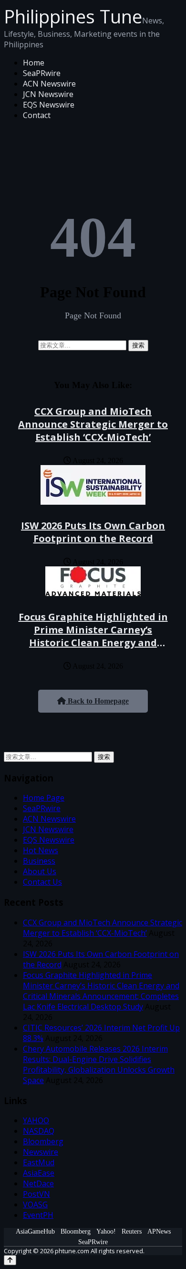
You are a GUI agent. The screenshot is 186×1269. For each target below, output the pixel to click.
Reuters (132, 1231)
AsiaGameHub (35, 1231)
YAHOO (36, 1120)
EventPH (38, 1215)
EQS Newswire (48, 104)
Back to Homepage (97, 701)
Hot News (40, 850)
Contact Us (42, 882)
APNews (159, 1231)
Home (33, 62)
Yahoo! (106, 1231)
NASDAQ (38, 1131)
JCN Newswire (48, 94)
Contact (37, 115)
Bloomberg (43, 1141)
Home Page (43, 797)
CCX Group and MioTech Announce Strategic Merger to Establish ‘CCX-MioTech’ (93, 424)
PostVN (36, 1194)
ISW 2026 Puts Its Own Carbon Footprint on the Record (93, 532)
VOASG (35, 1204)
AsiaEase (38, 1173)
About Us (39, 871)
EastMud (38, 1162)
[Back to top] (10, 1260)
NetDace (38, 1183)
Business (39, 861)
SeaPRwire (42, 73)
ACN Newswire (49, 83)
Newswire (40, 1152)
